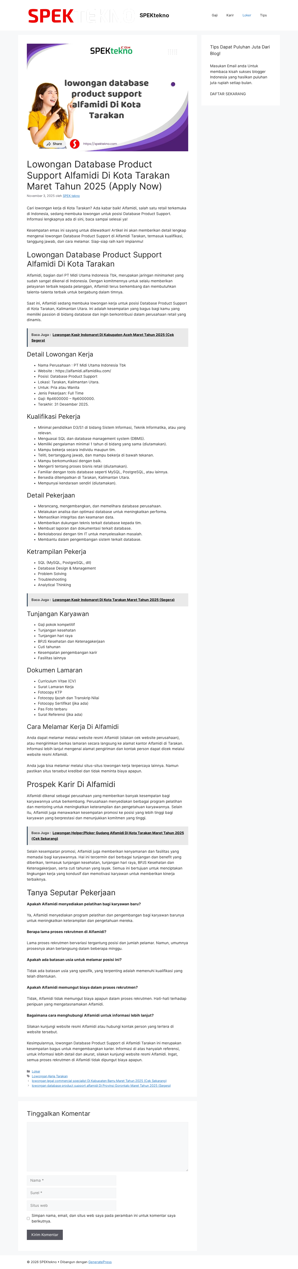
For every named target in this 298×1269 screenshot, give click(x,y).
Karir (230, 15)
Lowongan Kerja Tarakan (50, 1076)
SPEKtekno (154, 15)
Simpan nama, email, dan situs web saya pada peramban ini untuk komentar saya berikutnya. (104, 1218)
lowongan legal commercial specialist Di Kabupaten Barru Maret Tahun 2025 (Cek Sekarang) (99, 1081)
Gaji (215, 15)
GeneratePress (100, 1262)
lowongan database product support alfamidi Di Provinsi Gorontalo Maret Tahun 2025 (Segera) (101, 1085)
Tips (263, 15)
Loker (247, 15)
